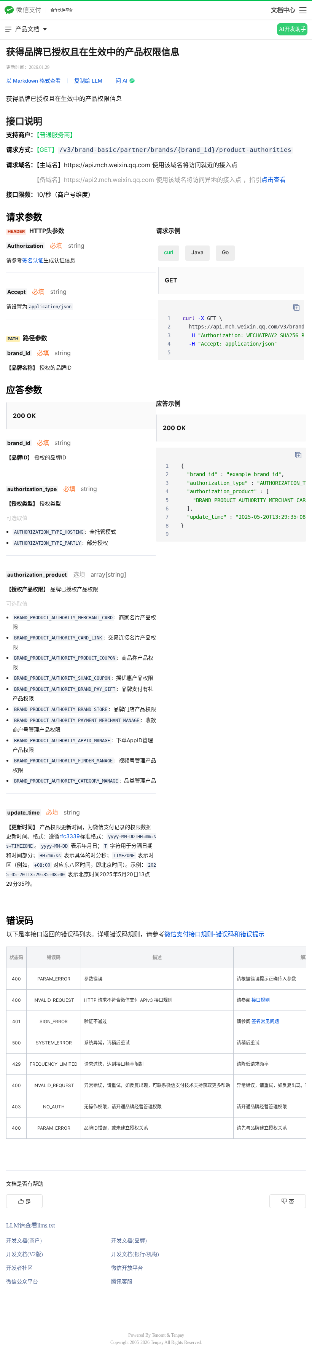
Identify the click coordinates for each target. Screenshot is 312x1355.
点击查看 (273, 179)
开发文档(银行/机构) (135, 1254)
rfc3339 (69, 836)
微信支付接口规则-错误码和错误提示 (214, 934)
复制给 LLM (88, 81)
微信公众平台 (22, 1282)
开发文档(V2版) (24, 1254)
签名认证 (32, 260)
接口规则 (261, 1000)
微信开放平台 (127, 1268)
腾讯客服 (121, 1282)
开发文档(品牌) (129, 1240)
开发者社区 (19, 1268)
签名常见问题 (265, 1021)
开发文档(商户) (24, 1240)
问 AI (121, 81)
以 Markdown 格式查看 (33, 81)
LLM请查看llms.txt (30, 1225)
